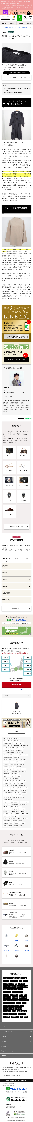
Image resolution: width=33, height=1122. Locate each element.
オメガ (5, 747)
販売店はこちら (16, 608)
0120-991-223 (19, 620)
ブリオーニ (6, 790)
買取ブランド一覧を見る (16, 526)
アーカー (17, 740)
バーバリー (13, 783)
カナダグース (21, 747)
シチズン (17, 759)
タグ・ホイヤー (12, 1002)
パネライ (24, 1002)
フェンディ (14, 785)
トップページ (4, 1027)
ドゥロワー (15, 773)
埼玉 (28, 669)
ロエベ (18, 813)
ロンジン (26, 1016)
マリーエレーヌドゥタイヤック (11, 802)
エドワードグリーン (18, 743)
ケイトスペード (24, 754)
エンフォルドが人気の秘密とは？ (13, 92)
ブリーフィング (15, 790)
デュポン (15, 771)
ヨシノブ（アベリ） (16, 806)
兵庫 (5, 665)
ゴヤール (17, 757)
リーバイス (22, 809)
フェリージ (6, 785)
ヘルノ (24, 792)
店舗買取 (6, 823)
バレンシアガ (23, 780)
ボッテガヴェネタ (17, 794)
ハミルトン (16, 778)
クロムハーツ (21, 752)
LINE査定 (3, 1055)
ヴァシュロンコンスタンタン (10, 986)
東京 (28, 657)
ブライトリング (19, 1008)
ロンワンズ (15, 816)
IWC (16, 983)
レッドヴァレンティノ (9, 813)
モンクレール (24, 804)
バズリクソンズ (7, 780)
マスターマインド (22, 1013)
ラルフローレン (7, 809)
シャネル (24, 759)
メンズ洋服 (15, 804)
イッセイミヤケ (7, 743)
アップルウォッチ (8, 738)
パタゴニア (21, 783)
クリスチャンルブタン (17, 750)
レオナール (24, 811)
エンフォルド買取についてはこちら (16, 76)
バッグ (15, 780)
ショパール (11, 1000)
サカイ (25, 994)
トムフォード (23, 771)
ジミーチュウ (21, 762)
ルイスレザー (7, 811)
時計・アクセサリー (20, 823)
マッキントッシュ (8, 799)
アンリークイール (8, 740)
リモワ (15, 809)
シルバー (6, 762)
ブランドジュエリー (23, 787)
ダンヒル (17, 769)
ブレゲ (18, 1011)
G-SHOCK (12, 983)
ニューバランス (7, 778)
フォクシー (22, 785)
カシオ (10, 989)
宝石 (21, 820)
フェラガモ (21, 1005)
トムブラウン (7, 773)
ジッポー (13, 762)
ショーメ (5, 1000)
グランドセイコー (14, 754)
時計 (12, 823)
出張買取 (26, 818)
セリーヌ (13, 766)
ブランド (14, 787)
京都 (5, 661)
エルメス (17, 745)
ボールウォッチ (7, 797)
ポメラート (6, 1013)
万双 (20, 818)
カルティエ (6, 750)
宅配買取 (15, 820)
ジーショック (15, 764)
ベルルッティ (7, 794)
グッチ (5, 754)
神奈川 (27, 661)
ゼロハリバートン (8, 769)
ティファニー (7, 771)
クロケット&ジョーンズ (9, 752)
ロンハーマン (7, 816)
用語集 (10, 825)
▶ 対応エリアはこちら (26, 689)
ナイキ (18, 776)
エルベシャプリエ (8, 745)
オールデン (12, 747)
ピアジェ (15, 1005)
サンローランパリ (7, 997)
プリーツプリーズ (7, 1011)
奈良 (5, 669)
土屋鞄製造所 (7, 820)
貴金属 (16, 825)
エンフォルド (11, 32)
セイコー (6, 766)
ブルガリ (24, 790)
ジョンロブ (6, 764)
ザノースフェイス (8, 759)
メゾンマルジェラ (15, 1016)
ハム (4, 1005)
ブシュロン (6, 787)
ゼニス (19, 766)
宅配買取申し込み (16, 684)
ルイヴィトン (16, 811)
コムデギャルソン (8, 757)
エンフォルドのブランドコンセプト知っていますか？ (17, 89)
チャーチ (24, 769)
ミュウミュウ (7, 804)
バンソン (6, 783)
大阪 (5, 657)
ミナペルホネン (24, 802)
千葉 (28, 665)
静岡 (28, 673)
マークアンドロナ (13, 1013)
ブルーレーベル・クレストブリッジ (12, 792)
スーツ (22, 764)
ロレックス (25, 813)
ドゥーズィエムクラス (9, 776)
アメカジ (17, 738)
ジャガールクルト (23, 997)
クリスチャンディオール (17, 992)
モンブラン (6, 806)
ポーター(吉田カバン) (19, 797)
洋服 (5, 825)
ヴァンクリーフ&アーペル (10, 818)
